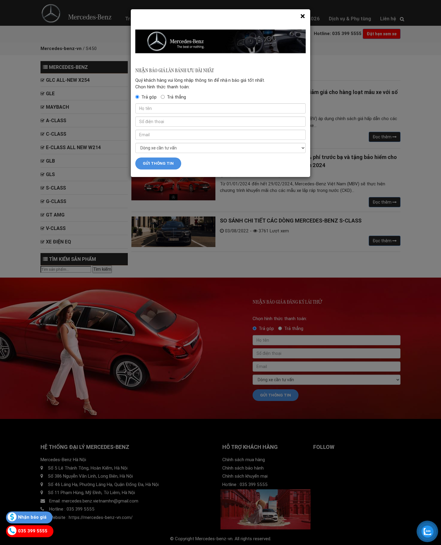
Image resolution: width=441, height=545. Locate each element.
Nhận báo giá (32, 517)
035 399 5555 (32, 531)
